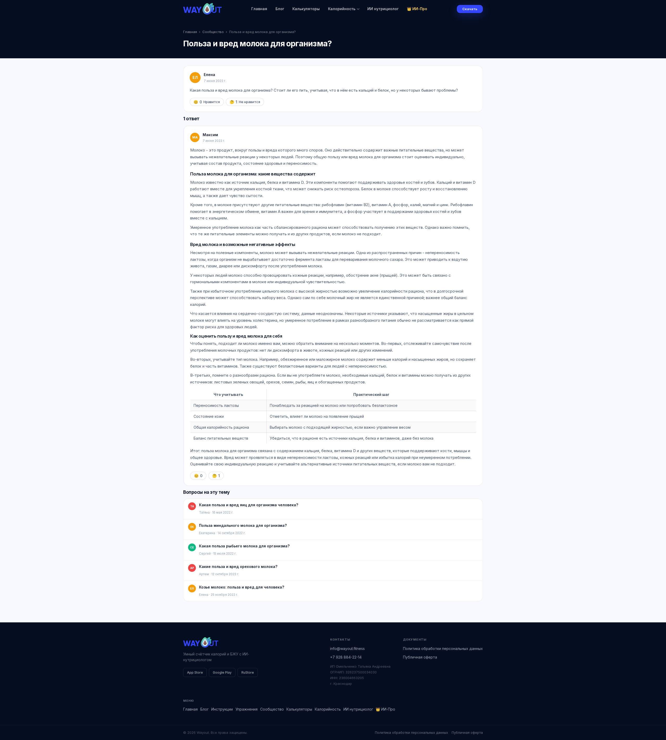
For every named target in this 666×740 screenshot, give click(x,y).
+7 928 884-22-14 (346, 657)
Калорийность (341, 9)
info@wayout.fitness (347, 648)
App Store (195, 672)
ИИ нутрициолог (383, 9)
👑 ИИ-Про (417, 9)
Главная (259, 9)
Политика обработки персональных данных (443, 648)
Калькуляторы (306, 9)
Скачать (469, 9)
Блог (280, 9)
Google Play (222, 672)
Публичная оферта (420, 657)
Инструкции (222, 709)
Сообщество (213, 32)
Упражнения (246, 709)
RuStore (247, 672)
